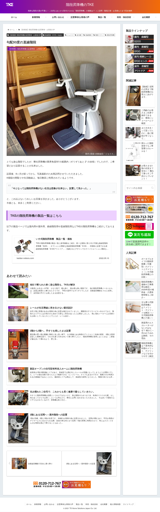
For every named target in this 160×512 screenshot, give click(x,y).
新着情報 (37, 504)
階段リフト (99, 35)
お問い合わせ (49, 504)
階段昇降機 (110, 35)
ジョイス (70, 35)
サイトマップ (128, 504)
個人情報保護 (115, 504)
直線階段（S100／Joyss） (54, 35)
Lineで (129, 241)
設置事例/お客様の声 (65, 504)
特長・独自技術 (92, 504)
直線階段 (88, 35)
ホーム (29, 504)
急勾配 (79, 35)
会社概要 (103, 504)
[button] (152, 187)
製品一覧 (79, 504)
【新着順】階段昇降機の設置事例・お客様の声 (25, 35)
